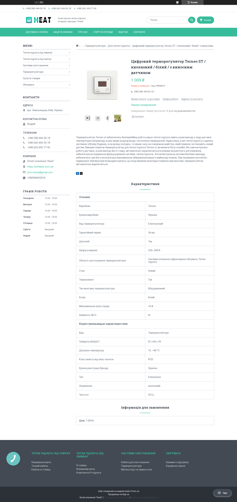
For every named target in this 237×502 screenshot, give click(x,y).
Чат (225, 493)
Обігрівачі (28, 84)
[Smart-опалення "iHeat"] (38, 23)
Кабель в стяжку (40, 469)
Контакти (139, 32)
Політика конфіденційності (144, 497)
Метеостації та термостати (136, 469)
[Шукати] (191, 20)
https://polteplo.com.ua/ (40, 166)
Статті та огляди (103, 32)
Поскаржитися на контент (116, 497)
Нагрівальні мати (41, 462)
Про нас (83, 32)
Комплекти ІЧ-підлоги (88, 472)
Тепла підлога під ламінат (38, 52)
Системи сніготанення (35, 65)
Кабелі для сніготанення (135, 462)
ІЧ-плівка (81, 465)
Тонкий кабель (39, 466)
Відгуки (123, 32)
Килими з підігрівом (177, 462)
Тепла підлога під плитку (37, 59)
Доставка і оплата (37, 32)
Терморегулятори (95, 45)
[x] (81, 174)
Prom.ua (135, 491)
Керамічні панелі (175, 466)
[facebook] (77, 174)
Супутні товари (31, 78)
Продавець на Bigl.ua (118, 494)
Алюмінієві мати (85, 469)
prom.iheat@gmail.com (40, 172)
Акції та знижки (63, 32)
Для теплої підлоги (119, 45)
